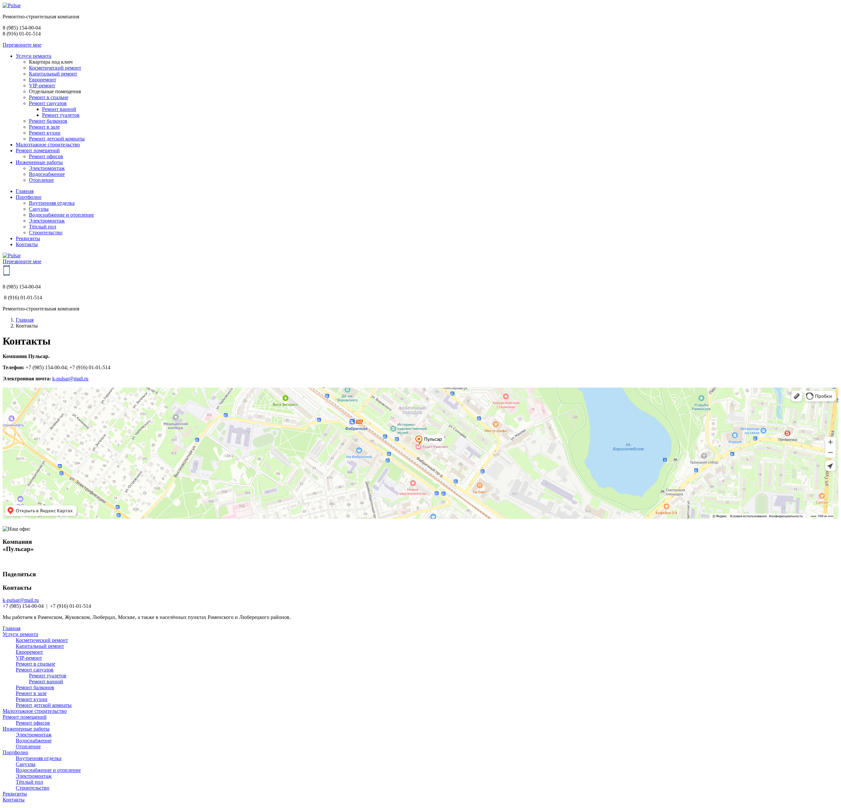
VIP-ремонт (29, 658)
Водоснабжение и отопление (48, 770)
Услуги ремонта (20, 634)
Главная (25, 320)
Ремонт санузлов (35, 669)
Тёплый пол (29, 782)
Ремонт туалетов (47, 675)
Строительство (32, 788)
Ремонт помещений (25, 717)
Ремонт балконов (35, 687)
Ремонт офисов (33, 723)
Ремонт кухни (31, 699)
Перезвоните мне (22, 45)
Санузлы (25, 764)
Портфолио (15, 752)
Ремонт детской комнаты (44, 705)
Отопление (28, 746)
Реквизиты (15, 794)
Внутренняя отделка (38, 758)
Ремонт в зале (31, 693)
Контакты (14, 799)
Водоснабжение (34, 740)
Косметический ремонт (42, 640)
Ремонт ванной (46, 681)
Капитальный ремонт (40, 646)
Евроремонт (29, 652)
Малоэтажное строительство (35, 711)
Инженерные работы (26, 729)
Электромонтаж (34, 734)
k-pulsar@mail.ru (70, 378)
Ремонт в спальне (35, 664)
